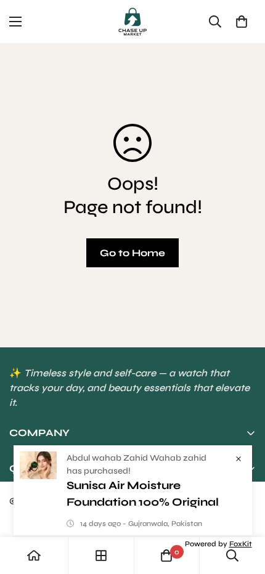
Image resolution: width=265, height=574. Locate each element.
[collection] (101, 555)
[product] (33, 555)
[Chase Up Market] (132, 21)
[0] (241, 21)
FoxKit (240, 544)
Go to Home (132, 253)
